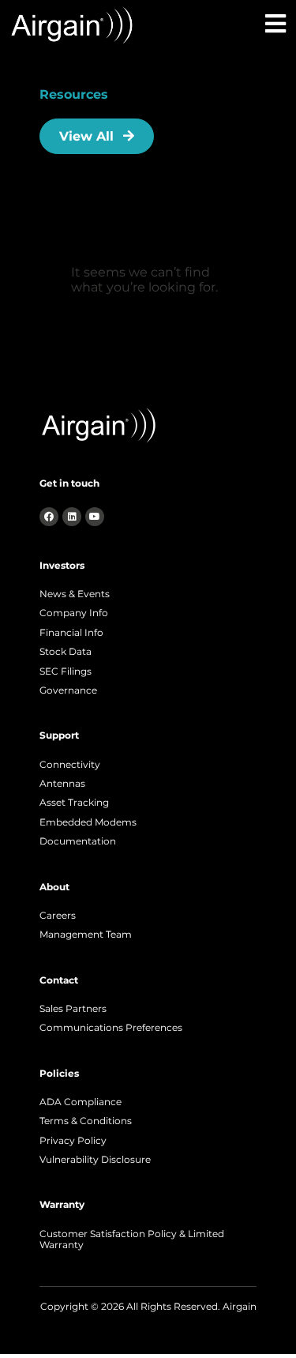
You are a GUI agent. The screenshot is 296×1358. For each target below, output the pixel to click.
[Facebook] (48, 516)
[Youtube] (94, 516)
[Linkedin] (71, 516)
